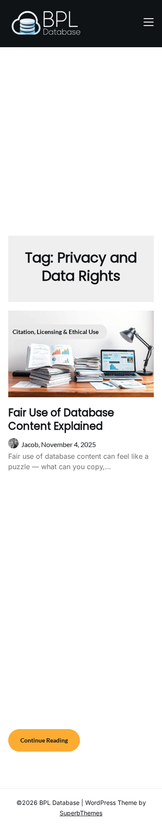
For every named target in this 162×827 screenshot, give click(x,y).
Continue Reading (44, 740)
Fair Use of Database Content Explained (61, 419)
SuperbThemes (81, 813)
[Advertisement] (81, 137)
